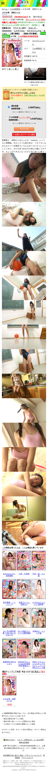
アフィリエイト (27, 757)
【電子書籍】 (15, 33)
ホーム (5, 9)
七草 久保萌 (24, 573)
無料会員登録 (24, 742)
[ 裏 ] (15, 68)
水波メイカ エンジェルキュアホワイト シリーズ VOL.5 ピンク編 (38, 664)
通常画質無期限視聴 (16, 107)
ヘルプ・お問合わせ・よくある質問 (30, 739)
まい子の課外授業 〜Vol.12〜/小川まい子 (9, 633)
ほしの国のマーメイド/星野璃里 (24, 632)
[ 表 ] (9, 68)
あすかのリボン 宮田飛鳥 (9, 574)
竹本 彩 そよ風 (39, 574)
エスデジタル (19, 30)
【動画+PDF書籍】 (30, 33)
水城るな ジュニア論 (39, 632)
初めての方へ (10, 739)
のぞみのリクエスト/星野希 (39, 603)
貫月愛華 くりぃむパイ (9, 603)
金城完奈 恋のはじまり (9, 662)
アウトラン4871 (19, 28)
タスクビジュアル (34, 30)
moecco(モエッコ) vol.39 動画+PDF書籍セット (24, 664)
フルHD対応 (15, 9)
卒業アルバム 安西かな (25, 603)
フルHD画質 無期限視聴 (19, 118)
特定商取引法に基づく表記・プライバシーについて (22, 755)
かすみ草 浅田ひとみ (9, 699)
